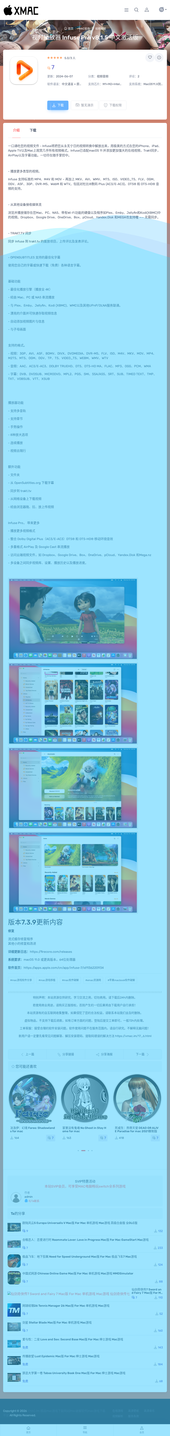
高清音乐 (149, 1410)
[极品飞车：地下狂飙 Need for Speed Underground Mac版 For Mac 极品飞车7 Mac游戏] (14, 1261)
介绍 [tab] (16, 130)
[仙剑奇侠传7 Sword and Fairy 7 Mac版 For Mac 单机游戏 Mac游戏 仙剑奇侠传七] (68, 1293)
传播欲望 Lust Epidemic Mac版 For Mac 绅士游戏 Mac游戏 (61, 1356)
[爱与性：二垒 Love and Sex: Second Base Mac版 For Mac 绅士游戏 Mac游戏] (14, 1343)
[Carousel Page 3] (88, 1150)
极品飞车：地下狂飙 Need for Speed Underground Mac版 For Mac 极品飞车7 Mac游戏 (79, 1256)
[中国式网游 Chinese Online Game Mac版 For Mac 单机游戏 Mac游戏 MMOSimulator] (14, 1277)
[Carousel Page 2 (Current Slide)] (83, 1150)
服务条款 (133, 1416)
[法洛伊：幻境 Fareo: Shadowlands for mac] (32, 1098)
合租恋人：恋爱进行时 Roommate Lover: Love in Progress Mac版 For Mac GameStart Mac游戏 (85, 1240)
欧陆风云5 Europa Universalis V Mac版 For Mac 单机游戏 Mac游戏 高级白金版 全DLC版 (79, 1223)
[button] (136, 10)
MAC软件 (84, 28)
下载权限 (115, 105)
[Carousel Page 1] (78, 1150)
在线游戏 (117, 1410)
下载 (60, 105)
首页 (70, 28)
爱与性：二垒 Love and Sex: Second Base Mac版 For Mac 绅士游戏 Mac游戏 (72, 1339)
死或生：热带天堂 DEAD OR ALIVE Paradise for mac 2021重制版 (136, 1129)
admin (28, 1197)
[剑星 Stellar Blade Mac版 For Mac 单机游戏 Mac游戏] (14, 1326)
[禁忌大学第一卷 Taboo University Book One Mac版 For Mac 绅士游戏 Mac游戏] (14, 1377)
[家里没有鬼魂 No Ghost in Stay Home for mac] (84, 1098)
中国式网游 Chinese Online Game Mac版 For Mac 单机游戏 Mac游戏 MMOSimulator (77, 1273)
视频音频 (100, 28)
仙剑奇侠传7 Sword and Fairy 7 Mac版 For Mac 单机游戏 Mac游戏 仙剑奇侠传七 (147, 1294)
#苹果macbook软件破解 (121, 980)
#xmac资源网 (93, 980)
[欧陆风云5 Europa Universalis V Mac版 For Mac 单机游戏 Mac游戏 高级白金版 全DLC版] (14, 1227)
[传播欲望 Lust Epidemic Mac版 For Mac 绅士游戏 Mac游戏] (14, 1360)
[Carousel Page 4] (91, 1150)
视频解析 (117, 1416)
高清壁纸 (133, 1410)
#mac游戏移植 (47, 980)
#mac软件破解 (70, 980)
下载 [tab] (33, 130)
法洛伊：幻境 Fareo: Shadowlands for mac (32, 1129)
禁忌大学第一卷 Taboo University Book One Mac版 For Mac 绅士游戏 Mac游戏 (73, 1373)
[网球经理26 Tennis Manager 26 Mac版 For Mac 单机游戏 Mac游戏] (14, 1310)
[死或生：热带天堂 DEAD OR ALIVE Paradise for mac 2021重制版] (137, 1098)
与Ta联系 (33, 1200)
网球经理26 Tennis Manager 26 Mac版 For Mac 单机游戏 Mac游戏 (65, 1305)
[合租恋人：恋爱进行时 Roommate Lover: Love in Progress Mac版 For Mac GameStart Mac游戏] (14, 1244)
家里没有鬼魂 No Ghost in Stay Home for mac (84, 1129)
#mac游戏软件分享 (21, 980)
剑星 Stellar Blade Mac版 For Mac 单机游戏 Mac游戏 (57, 1322)
